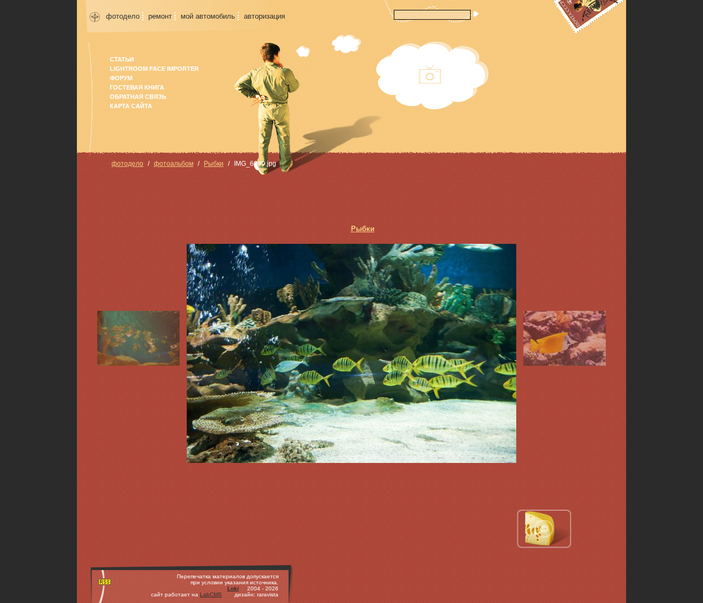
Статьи (122, 59)
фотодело (123, 16)
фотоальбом (173, 164)
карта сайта (131, 106)
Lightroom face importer (154, 68)
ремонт (160, 16)
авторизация (264, 16)
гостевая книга (137, 87)
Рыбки (214, 164)
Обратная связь (138, 96)
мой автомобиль (208, 16)
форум (121, 78)
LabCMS (211, 594)
